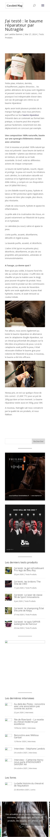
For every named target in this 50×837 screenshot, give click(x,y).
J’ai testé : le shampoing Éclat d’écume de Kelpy (29, 609)
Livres (33, 790)
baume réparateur (31, 115)
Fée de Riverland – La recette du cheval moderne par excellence (29, 722)
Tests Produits (31, 574)
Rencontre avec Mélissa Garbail (26, 736)
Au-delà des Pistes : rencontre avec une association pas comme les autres (29, 706)
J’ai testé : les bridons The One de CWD (27, 582)
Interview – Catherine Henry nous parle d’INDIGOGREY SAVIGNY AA (28, 762)
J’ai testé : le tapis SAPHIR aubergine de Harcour (27, 622)
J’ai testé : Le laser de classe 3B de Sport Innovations (28, 596)
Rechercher (38, 441)
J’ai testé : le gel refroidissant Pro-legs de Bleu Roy (29, 569)
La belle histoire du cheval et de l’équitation (29, 784)
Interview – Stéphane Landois (29, 748)
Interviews (29, 712)
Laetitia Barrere (15, 34)
